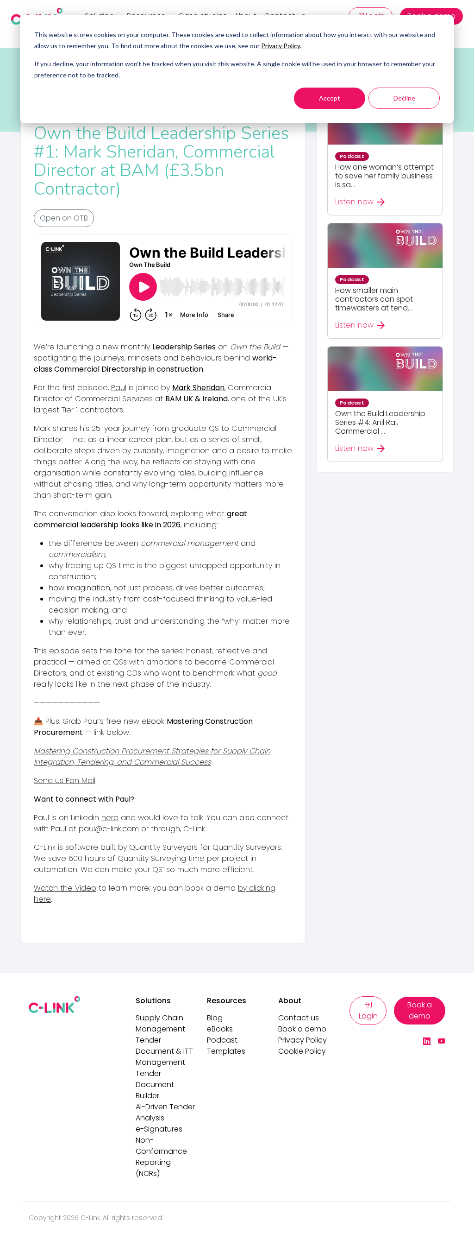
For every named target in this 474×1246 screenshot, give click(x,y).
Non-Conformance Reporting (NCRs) (161, 1157)
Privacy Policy (280, 46)
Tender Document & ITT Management (164, 1051)
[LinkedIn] (426, 1041)
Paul (118, 387)
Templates (226, 1051)
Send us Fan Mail (64, 780)
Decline (404, 98)
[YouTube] (441, 1041)
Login (368, 1016)
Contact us (298, 1017)
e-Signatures (159, 1129)
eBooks (220, 1029)
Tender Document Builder (155, 1084)
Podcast (222, 1040)
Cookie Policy (302, 1051)
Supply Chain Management (160, 1023)
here (109, 817)
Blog (215, 1017)
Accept (329, 98)
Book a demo (302, 1029)
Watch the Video (65, 888)
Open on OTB (64, 218)
